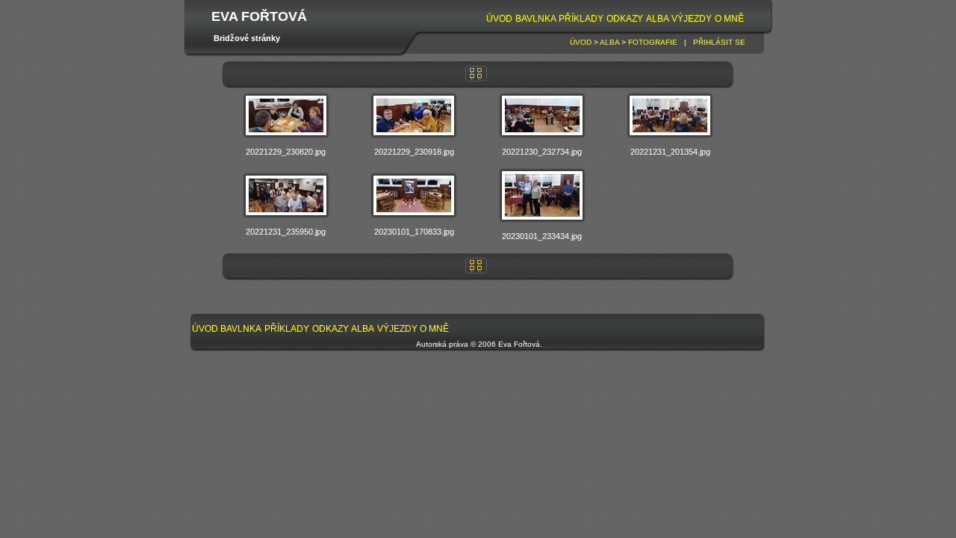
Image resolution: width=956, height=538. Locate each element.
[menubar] (615, 19)
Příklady (581, 18)
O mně (729, 18)
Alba (657, 18)
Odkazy (624, 18)
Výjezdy (691, 18)
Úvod (499, 18)
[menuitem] (499, 19)
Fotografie (652, 42)
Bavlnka (535, 18)
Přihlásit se (719, 42)
